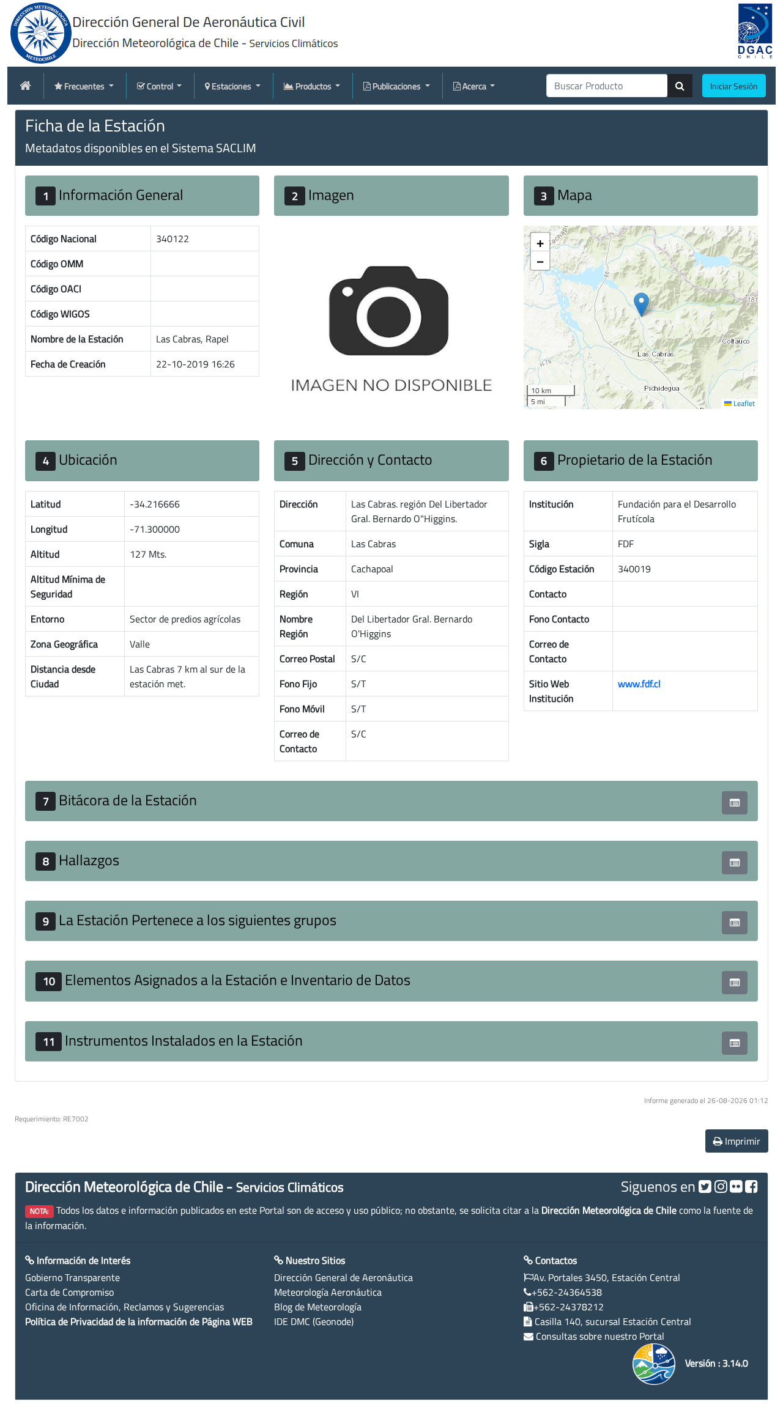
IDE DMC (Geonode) (314, 1321)
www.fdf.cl (639, 683)
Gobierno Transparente (72, 1277)
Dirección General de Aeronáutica (343, 1277)
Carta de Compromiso (69, 1292)
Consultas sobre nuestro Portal (600, 1336)
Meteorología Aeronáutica (328, 1292)
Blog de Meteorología (318, 1306)
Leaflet (743, 403)
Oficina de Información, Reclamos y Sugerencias (124, 1306)
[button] (641, 304)
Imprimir (741, 1141)
